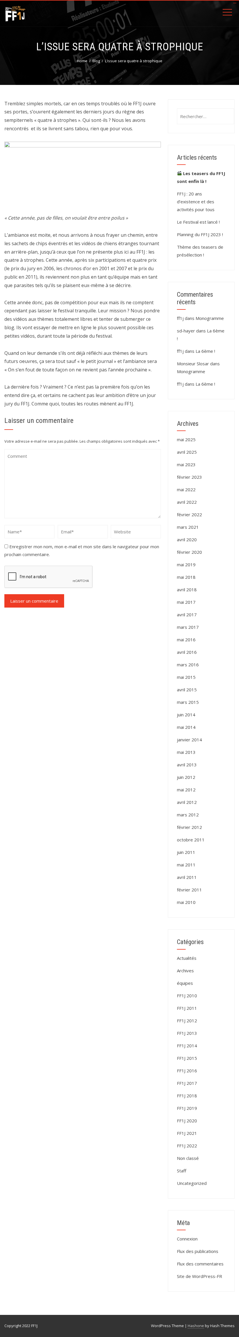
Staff (181, 1171)
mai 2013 (186, 752)
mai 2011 (186, 865)
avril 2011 (187, 877)
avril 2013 (187, 765)
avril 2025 (187, 452)
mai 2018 (186, 577)
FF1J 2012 (187, 1020)
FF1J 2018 (187, 1096)
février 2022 (189, 514)
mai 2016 (186, 639)
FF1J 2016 (187, 1070)
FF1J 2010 (187, 995)
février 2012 (189, 827)
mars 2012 (188, 815)
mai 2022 (186, 489)
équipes (185, 983)
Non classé (188, 1158)
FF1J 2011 (187, 1008)
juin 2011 (186, 852)
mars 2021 (188, 527)
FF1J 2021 (187, 1133)
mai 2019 (186, 564)
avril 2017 (187, 614)
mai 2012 (186, 790)
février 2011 (189, 890)
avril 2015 (187, 689)
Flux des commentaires (200, 1264)
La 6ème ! (205, 351)
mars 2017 (188, 627)
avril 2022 (187, 502)
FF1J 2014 (187, 1045)
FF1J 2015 (187, 1058)
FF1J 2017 (187, 1083)
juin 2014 (186, 715)
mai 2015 (186, 677)
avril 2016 (187, 652)
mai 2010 (186, 902)
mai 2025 (186, 439)
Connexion (187, 1239)
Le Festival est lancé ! (198, 222)
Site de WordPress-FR (199, 1276)
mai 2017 (186, 602)
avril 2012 (187, 802)
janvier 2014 (189, 740)
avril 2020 (187, 539)
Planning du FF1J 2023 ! (200, 234)
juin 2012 (186, 777)
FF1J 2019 (187, 1108)
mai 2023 (186, 464)
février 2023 (189, 477)
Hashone (196, 1325)
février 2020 (189, 552)
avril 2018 (187, 589)
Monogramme (210, 318)
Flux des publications (197, 1251)
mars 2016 (188, 664)
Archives (185, 970)
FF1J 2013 (187, 1033)
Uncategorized (192, 1183)
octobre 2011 (191, 840)
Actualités (186, 958)
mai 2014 (186, 727)
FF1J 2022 (187, 1146)
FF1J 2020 (187, 1121)
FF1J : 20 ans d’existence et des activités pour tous (196, 201)
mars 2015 (188, 702)
